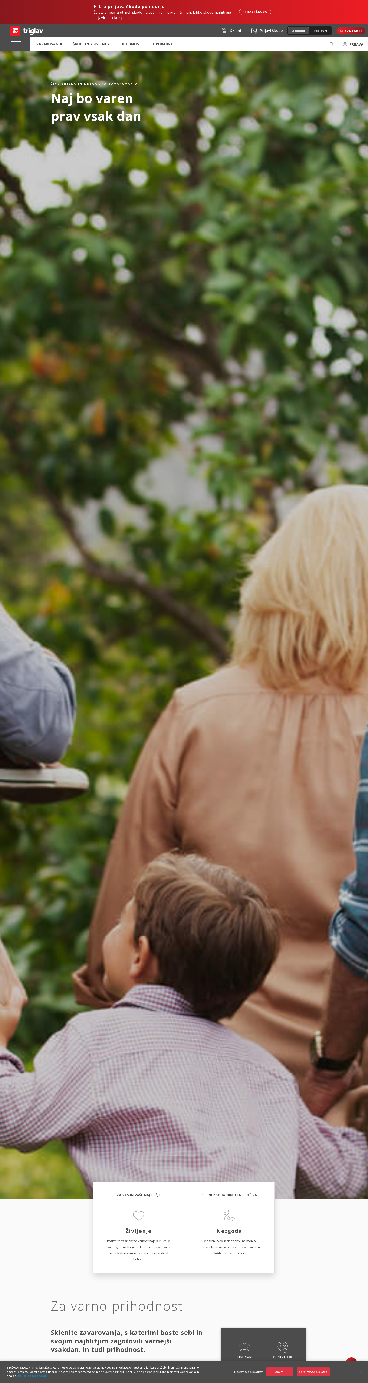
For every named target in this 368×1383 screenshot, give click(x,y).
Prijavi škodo (255, 12)
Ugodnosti (131, 44)
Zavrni (279, 1372)
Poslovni (320, 31)
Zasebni (298, 31)
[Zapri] (361, 1371)
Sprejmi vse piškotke (313, 1372)
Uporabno (163, 44)
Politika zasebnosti (32, 1376)
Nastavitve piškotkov (248, 1372)
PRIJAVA (356, 44)
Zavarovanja (49, 44)
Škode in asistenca (91, 44)
